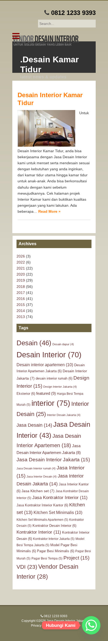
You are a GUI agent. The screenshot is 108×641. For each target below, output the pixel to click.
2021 (21, 268)
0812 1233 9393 (73, 12)
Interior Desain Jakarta (63, 415)
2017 (21, 293)
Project (76, 558)
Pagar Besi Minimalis (55, 551)
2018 (21, 286)
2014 (21, 311)
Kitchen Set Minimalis (58, 512)
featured (46, 393)
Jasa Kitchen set (38, 491)
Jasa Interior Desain (41, 476)
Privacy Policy (41, 625)
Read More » (49, 211)
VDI (27, 567)
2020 (21, 274)
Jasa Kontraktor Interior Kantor (42, 505)
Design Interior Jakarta (60, 386)
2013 (21, 317)
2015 (21, 305)
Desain (34, 343)
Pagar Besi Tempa (46, 558)
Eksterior (26, 394)
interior (50, 403)
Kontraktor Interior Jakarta (53, 539)
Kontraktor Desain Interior (54, 526)
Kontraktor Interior (39, 532)
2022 (21, 262)
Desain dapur (63, 344)
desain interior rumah (54, 378)
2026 (21, 256)
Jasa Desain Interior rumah (36, 468)
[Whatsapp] (91, 625)
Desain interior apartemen (45, 364)
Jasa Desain (34, 425)
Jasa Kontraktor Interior (60, 497)
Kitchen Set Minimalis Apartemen (42, 520)
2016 (21, 299)
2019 (21, 280)
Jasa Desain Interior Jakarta (53, 459)
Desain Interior (49, 354)
